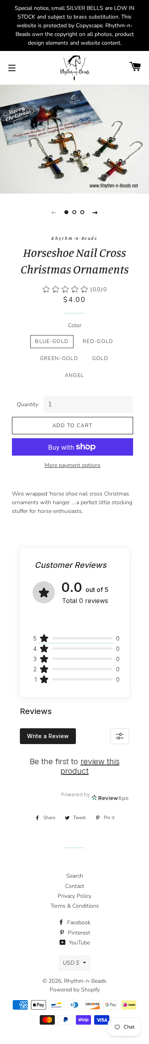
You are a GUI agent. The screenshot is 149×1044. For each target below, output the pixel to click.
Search (74, 876)
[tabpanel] (74, 138)
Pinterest (78, 933)
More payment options (73, 465)
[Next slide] (95, 212)
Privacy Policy (74, 896)
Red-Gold (98, 341)
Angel (74, 375)
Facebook (78, 922)
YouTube (78, 942)
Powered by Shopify (75, 989)
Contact (74, 886)
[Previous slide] (54, 212)
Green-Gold (59, 358)
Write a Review (48, 736)
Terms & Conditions (74, 906)
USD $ (71, 963)
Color (74, 325)
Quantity (27, 404)
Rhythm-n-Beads (85, 981)
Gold (100, 358)
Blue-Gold (52, 341)
